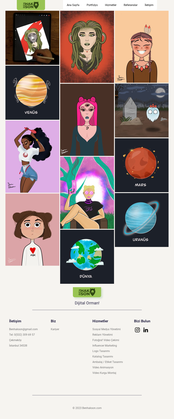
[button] (110, 5)
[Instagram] (137, 330)
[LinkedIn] (145, 330)
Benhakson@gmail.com (23, 329)
